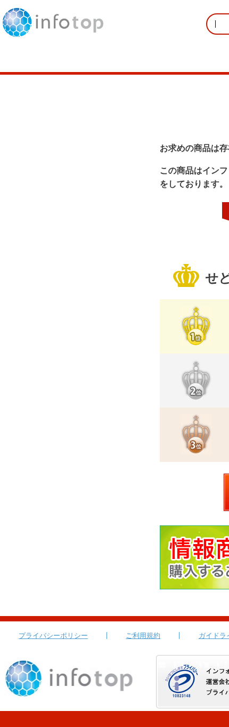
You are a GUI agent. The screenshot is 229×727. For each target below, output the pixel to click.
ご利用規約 (143, 636)
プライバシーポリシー (53, 636)
